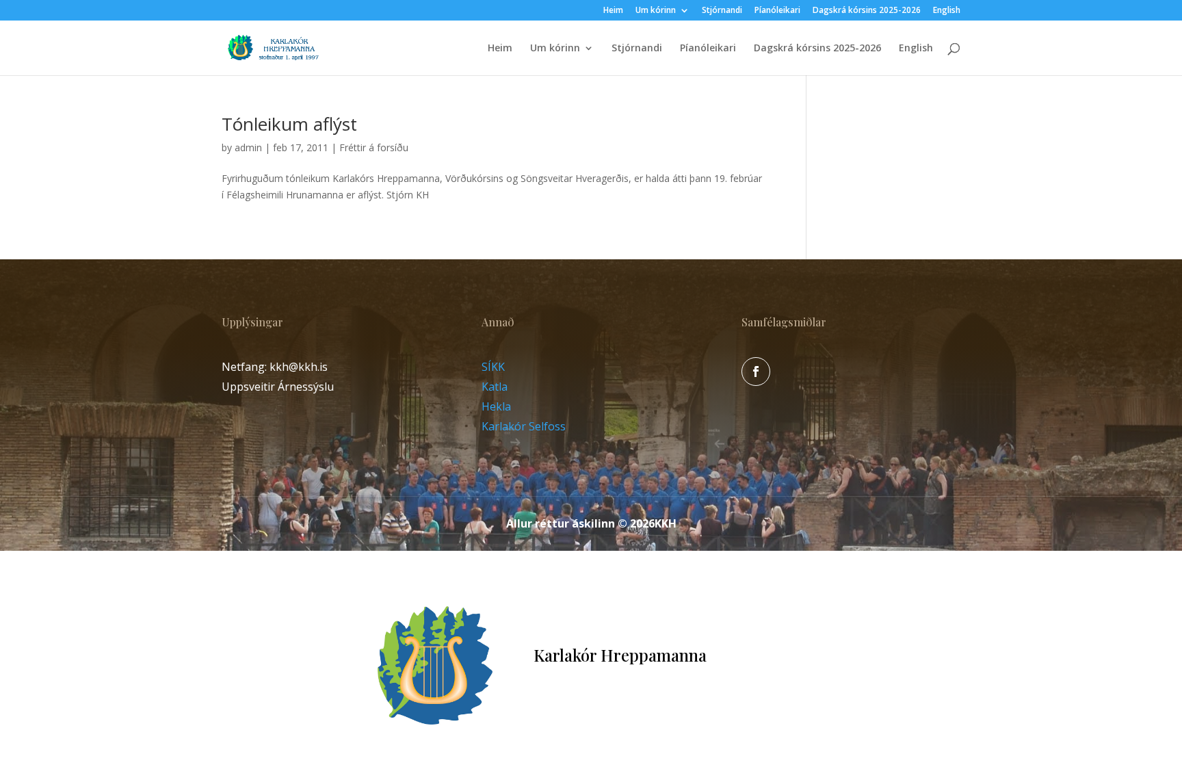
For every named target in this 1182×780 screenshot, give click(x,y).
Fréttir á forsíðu (373, 147)
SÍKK (493, 366)
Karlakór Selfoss (524, 426)
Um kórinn (655, 11)
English (946, 11)
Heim (613, 11)
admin (248, 147)
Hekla (496, 406)
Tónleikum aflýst (289, 124)
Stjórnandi (722, 11)
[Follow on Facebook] (755, 371)
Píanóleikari (777, 11)
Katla (495, 386)
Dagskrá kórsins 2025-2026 (867, 11)
